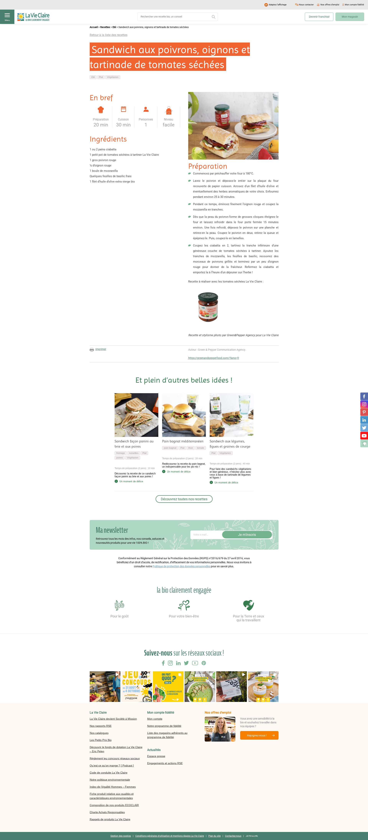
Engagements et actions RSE (165, 763)
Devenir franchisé (319, 16)
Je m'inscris (247, 535)
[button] (105, 686)
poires (119, 457)
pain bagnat (170, 448)
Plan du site (214, 836)
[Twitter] (364, 428)
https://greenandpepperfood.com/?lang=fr (213, 357)
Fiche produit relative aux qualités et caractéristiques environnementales (112, 796)
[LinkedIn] (364, 420)
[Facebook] (364, 396)
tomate (200, 448)
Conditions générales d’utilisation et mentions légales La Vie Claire (169, 836)
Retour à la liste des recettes (108, 35)
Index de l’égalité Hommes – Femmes (113, 786)
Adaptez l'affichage (278, 4)
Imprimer (100, 349)
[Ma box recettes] (364, 443)
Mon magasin (350, 16)
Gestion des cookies (120, 836)
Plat (101, 77)
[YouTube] (364, 436)
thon (190, 448)
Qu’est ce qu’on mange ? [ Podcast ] (112, 765)
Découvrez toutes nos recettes (184, 499)
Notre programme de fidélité (164, 725)
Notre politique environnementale (110, 779)
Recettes (105, 27)
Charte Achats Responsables (107, 812)
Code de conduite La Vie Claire (108, 772)
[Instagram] (364, 404)
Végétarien (112, 77)
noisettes (133, 453)
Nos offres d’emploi (329, 4)
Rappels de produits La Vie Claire (110, 819)
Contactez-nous (233, 836)
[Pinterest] (364, 412)
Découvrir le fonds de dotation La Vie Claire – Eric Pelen (116, 749)
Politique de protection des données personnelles (181, 566)
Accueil (94, 27)
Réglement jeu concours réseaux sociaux (115, 758)
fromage (120, 453)
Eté (114, 27)
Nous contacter (306, 4)
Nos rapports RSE (101, 725)
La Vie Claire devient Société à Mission (113, 718)
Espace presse (156, 756)
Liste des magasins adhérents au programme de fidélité (167, 735)
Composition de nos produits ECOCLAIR (114, 805)
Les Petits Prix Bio (101, 740)
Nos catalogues (99, 732)
